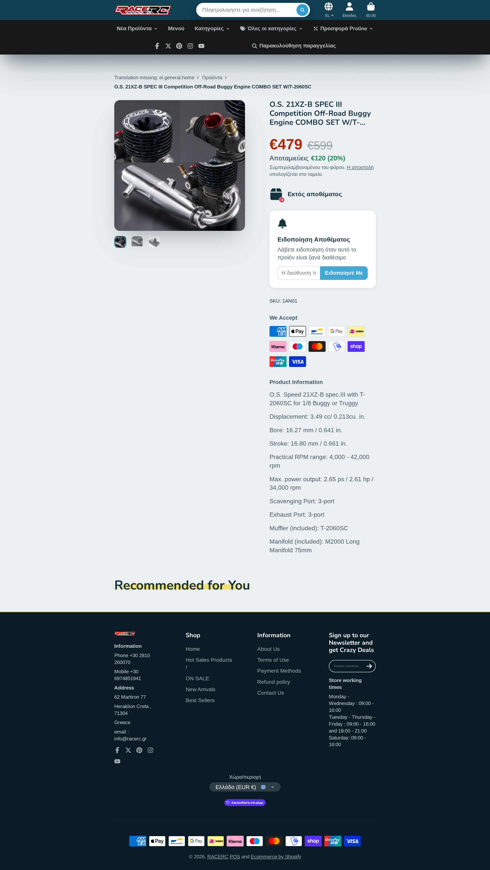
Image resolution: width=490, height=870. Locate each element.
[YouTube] (201, 46)
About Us (268, 649)
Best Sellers (200, 700)
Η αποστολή (360, 167)
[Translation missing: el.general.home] (143, 10)
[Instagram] (190, 46)
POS (235, 856)
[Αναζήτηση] (302, 10)
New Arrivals (200, 689)
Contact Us (270, 693)
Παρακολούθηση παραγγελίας (297, 45)
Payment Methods (279, 671)
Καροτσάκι (371, 9)
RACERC (217, 856)
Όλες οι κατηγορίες (271, 28)
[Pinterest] (179, 46)
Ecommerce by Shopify (276, 856)
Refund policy (273, 682)
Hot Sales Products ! (209, 663)
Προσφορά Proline (343, 28)
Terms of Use (273, 660)
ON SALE (197, 678)
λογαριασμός (349, 9)
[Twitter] (168, 46)
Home (193, 649)
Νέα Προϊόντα (134, 28)
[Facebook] (157, 46)
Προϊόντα (212, 77)
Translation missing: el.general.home (154, 77)
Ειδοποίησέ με (344, 273)
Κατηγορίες (209, 28)
